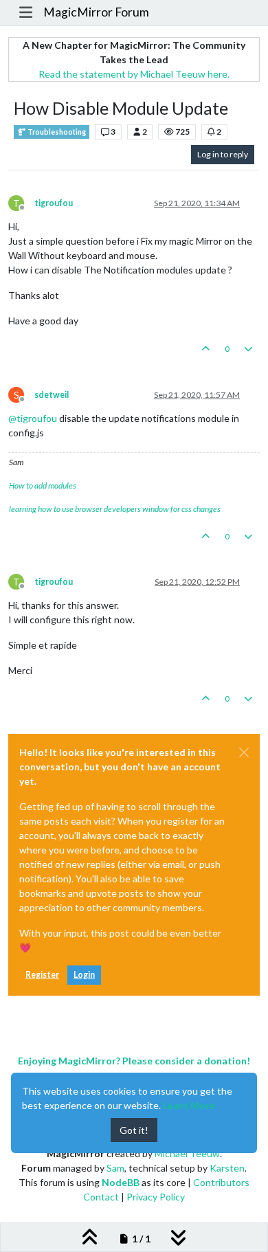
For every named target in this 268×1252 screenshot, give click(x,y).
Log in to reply (222, 154)
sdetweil (51, 395)
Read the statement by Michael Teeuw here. (134, 74)
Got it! (134, 1130)
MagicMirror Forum (96, 12)
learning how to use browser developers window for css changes (115, 509)
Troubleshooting (56, 132)
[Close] (244, 752)
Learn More (189, 1105)
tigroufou (53, 203)
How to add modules (42, 485)
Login (84, 975)
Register (42, 975)
